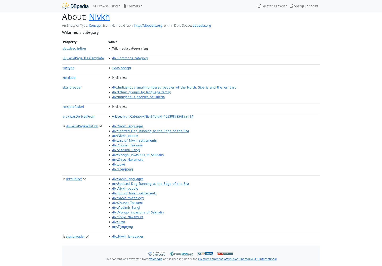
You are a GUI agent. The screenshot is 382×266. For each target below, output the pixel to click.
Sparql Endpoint (305, 6)
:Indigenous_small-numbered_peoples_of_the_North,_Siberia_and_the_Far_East (174, 87)
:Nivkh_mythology (128, 198)
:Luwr (118, 164)
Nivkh (99, 16)
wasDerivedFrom (79, 116)
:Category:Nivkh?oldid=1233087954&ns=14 (152, 116)
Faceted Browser (274, 6)
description (74, 48)
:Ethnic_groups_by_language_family (141, 92)
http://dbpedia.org (148, 25)
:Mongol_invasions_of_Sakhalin (138, 155)
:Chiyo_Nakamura (127, 159)
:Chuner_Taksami (127, 145)
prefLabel (73, 106)
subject (74, 179)
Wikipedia (155, 259)
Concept (95, 25)
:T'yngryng (122, 169)
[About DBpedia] (75, 6)
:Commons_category (130, 58)
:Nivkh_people (125, 135)
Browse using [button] (107, 6)
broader (72, 87)
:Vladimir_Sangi (126, 150)
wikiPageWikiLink (82, 126)
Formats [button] (133, 6)
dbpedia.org (202, 25)
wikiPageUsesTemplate (83, 58)
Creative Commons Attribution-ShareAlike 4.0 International (237, 259)
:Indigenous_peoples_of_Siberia (138, 97)
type (68, 68)
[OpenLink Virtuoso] (156, 253)
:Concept (121, 68)
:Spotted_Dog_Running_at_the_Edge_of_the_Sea (150, 131)
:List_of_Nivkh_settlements (134, 140)
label (69, 77)
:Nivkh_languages (127, 126)
